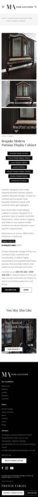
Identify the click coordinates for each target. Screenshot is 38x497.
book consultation (14, 461)
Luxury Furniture (19, 167)
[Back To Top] (32, 491)
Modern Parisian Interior (19, 176)
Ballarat (5, 389)
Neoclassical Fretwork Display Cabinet (17, 326)
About (4, 422)
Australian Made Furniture (19, 153)
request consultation (12, 493)
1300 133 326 (21, 272)
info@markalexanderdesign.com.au (18, 450)
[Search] (35, 6)
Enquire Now (10, 290)
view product (13, 349)
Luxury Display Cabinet (19, 162)
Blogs (4, 425)
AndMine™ (17, 477)
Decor (4, 415)
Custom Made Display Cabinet (19, 158)
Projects (5, 418)
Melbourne (6, 386)
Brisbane (5, 396)
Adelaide (5, 399)
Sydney (4, 392)
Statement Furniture (19, 181)
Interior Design (7, 409)
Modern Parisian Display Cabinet (19, 172)
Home (4, 18)
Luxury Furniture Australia (17, 18)
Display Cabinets (18, 21)
